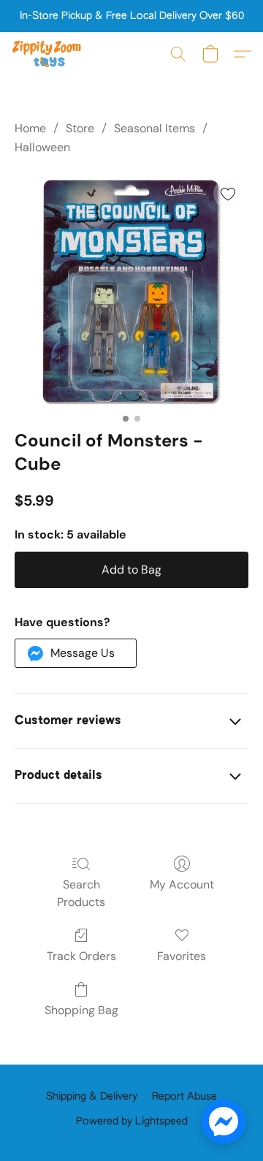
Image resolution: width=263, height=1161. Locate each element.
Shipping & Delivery (91, 1097)
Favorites (181, 956)
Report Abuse (184, 1097)
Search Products (81, 893)
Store (80, 128)
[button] (48, 54)
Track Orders (81, 956)
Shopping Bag (81, 1010)
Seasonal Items (154, 128)
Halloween (42, 147)
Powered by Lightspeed (132, 1121)
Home (30, 128)
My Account (182, 884)
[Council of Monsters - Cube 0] (131, 290)
